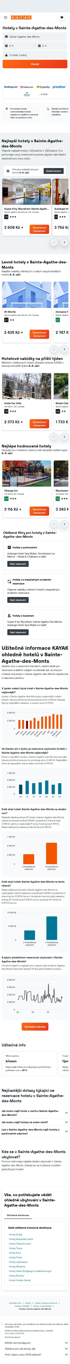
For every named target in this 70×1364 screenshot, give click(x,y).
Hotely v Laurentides (42, 1306)
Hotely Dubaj (15, 1234)
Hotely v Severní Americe (46, 1303)
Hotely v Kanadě (22, 1306)
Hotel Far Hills (12, 403)
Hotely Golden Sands (19, 1280)
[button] (5, 17)
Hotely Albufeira (17, 1266)
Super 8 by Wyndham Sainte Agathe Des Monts (26, 208)
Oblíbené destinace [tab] (18, 1215)
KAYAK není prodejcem (18, 1342)
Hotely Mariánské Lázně (21, 1239)
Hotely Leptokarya (18, 1261)
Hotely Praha (15, 1257)
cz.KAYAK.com (15, 1303)
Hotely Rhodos (16, 1275)
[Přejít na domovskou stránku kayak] (21, 17)
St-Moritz (10, 311)
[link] (18, 564)
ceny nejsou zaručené (14, 1333)
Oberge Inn (11, 490)
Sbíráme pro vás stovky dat (20, 1348)
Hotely (28, 1303)
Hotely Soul (15, 1252)
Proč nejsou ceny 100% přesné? (23, 1354)
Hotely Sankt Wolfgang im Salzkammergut (30, 1271)
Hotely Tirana (15, 1248)
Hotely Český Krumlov (20, 1243)
